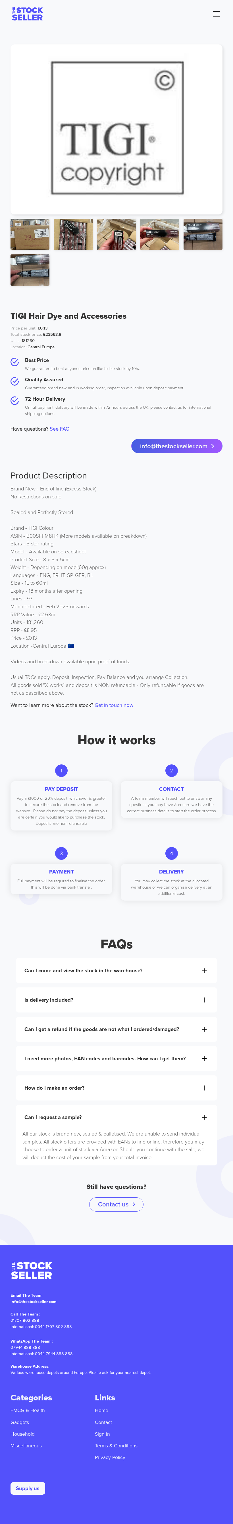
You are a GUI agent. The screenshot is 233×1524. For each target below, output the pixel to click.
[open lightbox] (116, 129)
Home (101, 1410)
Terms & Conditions (116, 1445)
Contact (103, 1422)
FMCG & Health (28, 1410)
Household (23, 1433)
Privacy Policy (110, 1457)
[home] (27, 14)
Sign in (102, 1433)
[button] (215, 14)
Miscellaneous (26, 1445)
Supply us (27, 1488)
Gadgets (20, 1422)
